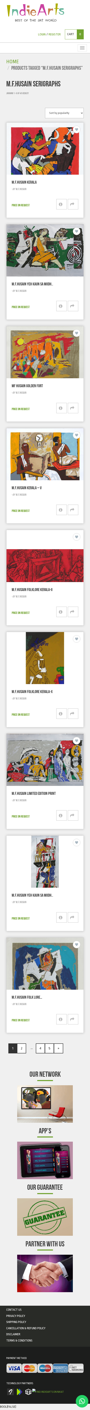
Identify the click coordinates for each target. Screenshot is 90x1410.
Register (55, 34)
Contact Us (14, 1309)
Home (12, 62)
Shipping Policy (16, 1322)
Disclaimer (13, 1334)
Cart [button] (74, 34)
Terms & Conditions (19, 1340)
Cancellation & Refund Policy (25, 1328)
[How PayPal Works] (45, 1368)
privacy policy (15, 1316)
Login (42, 34)
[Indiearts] (35, 12)
